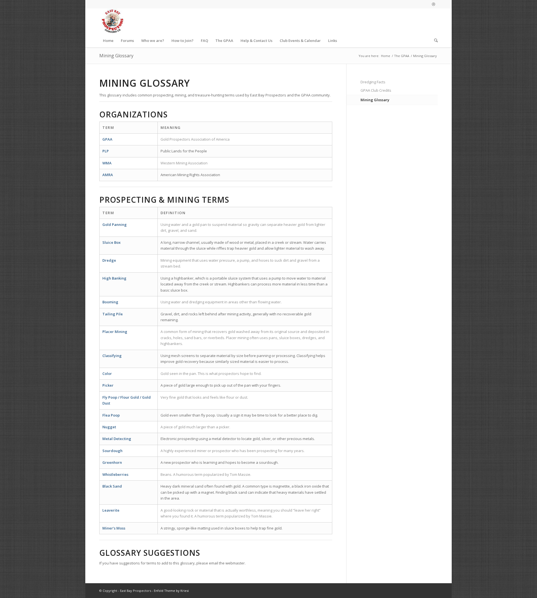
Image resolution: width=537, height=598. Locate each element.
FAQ (204, 40)
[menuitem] (434, 41)
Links (332, 40)
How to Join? (182, 40)
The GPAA (224, 40)
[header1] (112, 21)
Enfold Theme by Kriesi (171, 590)
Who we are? (152, 40)
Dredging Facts (373, 81)
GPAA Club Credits (376, 90)
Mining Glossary (116, 56)
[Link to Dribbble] (433, 4)
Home (108, 40)
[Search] (434, 41)
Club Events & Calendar (300, 40)
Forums (127, 40)
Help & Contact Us (256, 40)
